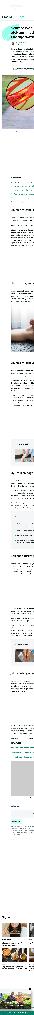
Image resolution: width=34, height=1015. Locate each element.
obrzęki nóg (16, 822)
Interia (3, 21)
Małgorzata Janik (21, 43)
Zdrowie (9, 21)
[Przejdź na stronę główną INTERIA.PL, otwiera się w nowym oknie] (7, 16)
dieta (29, 736)
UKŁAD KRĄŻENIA (26, 21)
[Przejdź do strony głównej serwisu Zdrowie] (19, 16)
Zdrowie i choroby (16, 21)
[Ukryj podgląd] (30, 989)
